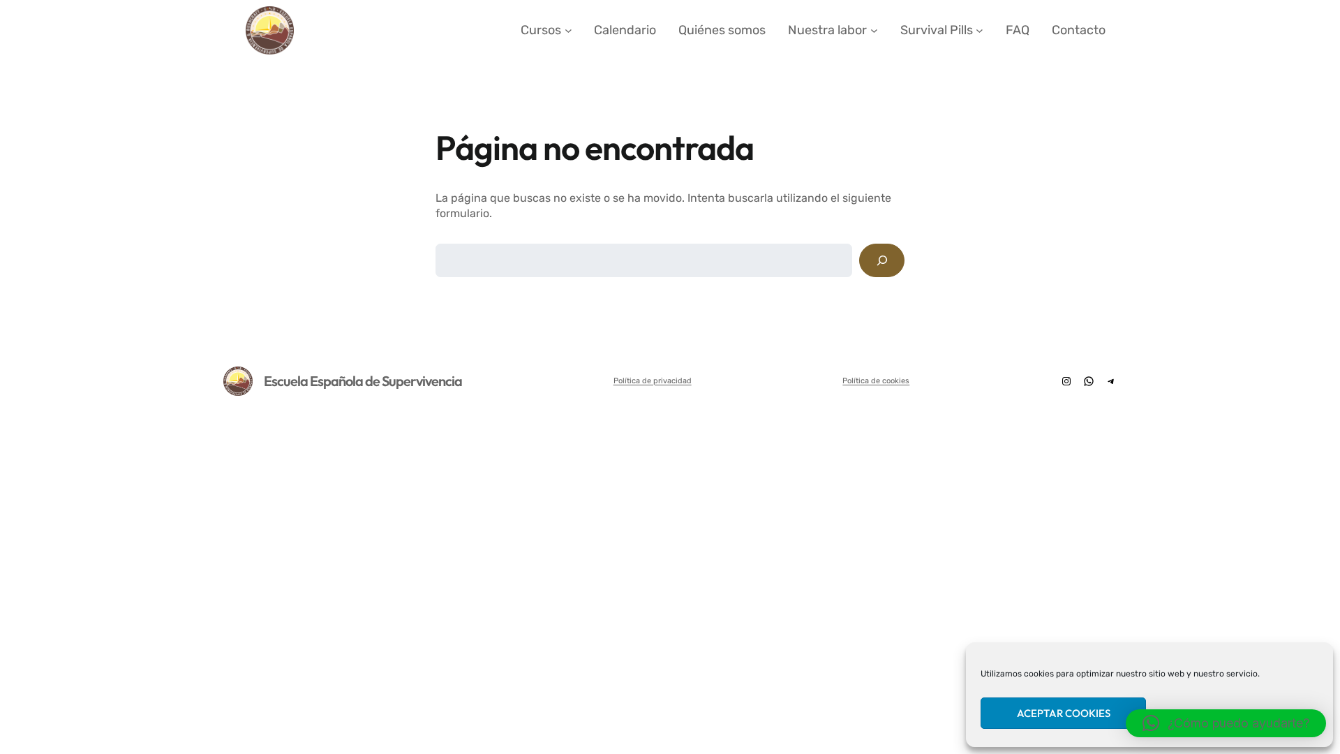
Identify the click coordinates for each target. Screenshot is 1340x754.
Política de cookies (875, 380)
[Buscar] (881, 260)
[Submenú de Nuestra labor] (874, 30)
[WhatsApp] (1088, 381)
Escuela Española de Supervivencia (363, 381)
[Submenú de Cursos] (568, 30)
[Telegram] (1111, 381)
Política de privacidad (652, 380)
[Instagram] (1066, 381)
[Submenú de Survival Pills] (979, 30)
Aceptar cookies (1063, 713)
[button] (1226, 723)
